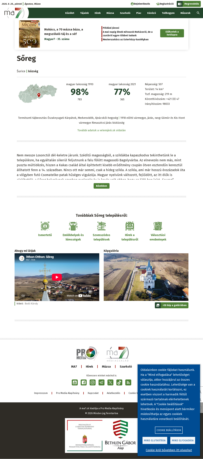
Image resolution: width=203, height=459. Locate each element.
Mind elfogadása (183, 440)
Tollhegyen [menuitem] (168, 13)
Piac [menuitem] (138, 13)
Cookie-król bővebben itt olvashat (169, 450)
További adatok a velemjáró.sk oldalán (101, 130)
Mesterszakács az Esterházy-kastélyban (126, 39)
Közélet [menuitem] (69, 13)
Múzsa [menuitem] (110, 13)
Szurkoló (126, 366)
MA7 (74, 366)
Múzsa (106, 366)
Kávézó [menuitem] (151, 13)
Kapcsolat (93, 393)
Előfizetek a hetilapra (172, 33)
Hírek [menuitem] (98, 13)
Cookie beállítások (169, 430)
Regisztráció (166, 3)
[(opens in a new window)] (75, 382)
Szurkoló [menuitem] (125, 13)
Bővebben (101, 185)
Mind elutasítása (155, 440)
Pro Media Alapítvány (67, 393)
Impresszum (41, 393)
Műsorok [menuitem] (185, 13)
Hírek (89, 366)
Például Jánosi (111, 27)
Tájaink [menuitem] (84, 13)
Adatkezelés (113, 393)
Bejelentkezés (142, 3)
